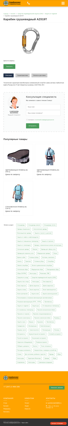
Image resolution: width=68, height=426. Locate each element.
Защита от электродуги (24, 245)
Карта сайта (25, 422)
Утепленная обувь (22, 269)
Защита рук (35, 305)
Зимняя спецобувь (22, 265)
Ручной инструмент (23, 338)
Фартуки (34, 249)
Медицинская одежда (43, 253)
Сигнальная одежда (23, 249)
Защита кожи (35, 293)
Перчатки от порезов (23, 314)
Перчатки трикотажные (24, 318)
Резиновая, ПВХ (44, 273)
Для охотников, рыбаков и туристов (35, 354)
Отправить (32, 126)
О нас (5, 403)
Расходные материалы (24, 350)
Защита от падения (23, 305)
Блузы (55, 253)
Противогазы (48, 301)
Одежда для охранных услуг (25, 253)
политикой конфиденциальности (44, 119)
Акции (27, 406)
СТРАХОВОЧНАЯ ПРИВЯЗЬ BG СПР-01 (16, 207)
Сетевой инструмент (55, 334)
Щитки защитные (34, 285)
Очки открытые (21, 285)
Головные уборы (34, 257)
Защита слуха (21, 322)
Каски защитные (34, 289)
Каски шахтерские (22, 293)
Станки (19, 354)
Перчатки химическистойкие (42, 318)
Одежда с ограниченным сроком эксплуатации (47, 245)
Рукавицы (57, 318)
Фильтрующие (46, 330)
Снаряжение (21, 362)
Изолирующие (32, 326)
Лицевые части (21, 330)
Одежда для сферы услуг (48, 249)
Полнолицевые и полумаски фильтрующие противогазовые (34, 297)
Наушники (40, 322)
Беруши (31, 322)
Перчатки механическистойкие (46, 309)
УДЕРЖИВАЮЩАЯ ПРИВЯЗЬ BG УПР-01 (16, 170)
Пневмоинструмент (41, 342)
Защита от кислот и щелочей (43, 233)
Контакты (6, 411)
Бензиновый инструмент (39, 338)
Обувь (59, 354)
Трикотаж (28, 261)
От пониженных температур (25, 309)
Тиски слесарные (46, 346)
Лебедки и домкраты (23, 346)
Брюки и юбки (21, 257)
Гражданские (21, 326)
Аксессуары (33, 273)
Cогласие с (41, 119)
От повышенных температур (50, 305)
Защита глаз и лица (23, 281)
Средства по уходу (22, 277)
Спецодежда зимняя (34, 225)
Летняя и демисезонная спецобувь (42, 265)
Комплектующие (45, 326)
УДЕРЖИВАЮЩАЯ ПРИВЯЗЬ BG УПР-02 (48, 170)
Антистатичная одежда (40, 229)
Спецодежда (21, 225)
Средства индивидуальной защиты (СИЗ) (44, 277)
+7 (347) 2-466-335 (11, 387)
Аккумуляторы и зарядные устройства (45, 350)
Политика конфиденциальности (11, 422)
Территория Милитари (34, 358)
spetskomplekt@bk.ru (54, 403)
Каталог (6, 406)
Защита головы (21, 289)
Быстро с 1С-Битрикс (57, 423)
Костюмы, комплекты (48, 257)
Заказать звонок (57, 387)
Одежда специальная (23, 229)
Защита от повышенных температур (27, 241)
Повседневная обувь (53, 269)
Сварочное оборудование (24, 342)
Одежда (51, 354)
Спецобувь (51, 261)
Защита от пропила (47, 241)
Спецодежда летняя (50, 225)
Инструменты (21, 334)
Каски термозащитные (49, 289)
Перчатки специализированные (42, 314)
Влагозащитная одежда (24, 233)
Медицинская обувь (37, 269)
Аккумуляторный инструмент (37, 334)
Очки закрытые (47, 281)
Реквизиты (6, 409)
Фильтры (56, 330)
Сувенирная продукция (45, 362)
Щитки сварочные (48, 285)
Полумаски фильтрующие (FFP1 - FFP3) (29, 301)
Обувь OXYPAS (21, 273)
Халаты (19, 261)
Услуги (27, 403)
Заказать (9, 66)
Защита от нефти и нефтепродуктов (27, 237)
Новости (27, 409)
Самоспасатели (34, 330)
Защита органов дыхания (49, 293)
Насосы (35, 346)
